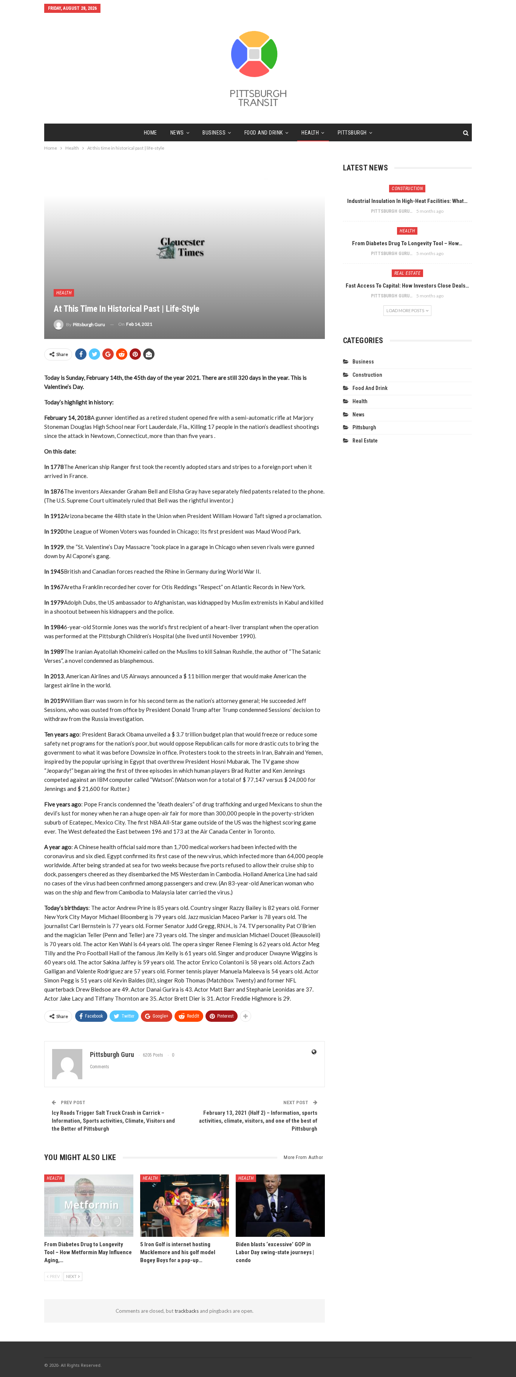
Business (214, 133)
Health (310, 133)
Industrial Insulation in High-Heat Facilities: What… (407, 201)
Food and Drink (263, 133)
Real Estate (407, 273)
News (177, 133)
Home (150, 133)
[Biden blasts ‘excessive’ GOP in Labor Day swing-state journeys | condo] (280, 1205)
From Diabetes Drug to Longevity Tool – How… (407, 243)
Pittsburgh (352, 133)
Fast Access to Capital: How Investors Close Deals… (407, 285)
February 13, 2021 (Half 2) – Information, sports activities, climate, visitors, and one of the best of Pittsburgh (258, 1120)
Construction (407, 188)
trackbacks (187, 1311)
